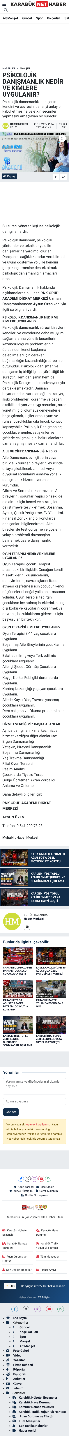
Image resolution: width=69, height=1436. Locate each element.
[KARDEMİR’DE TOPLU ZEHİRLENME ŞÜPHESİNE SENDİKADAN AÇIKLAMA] (18, 1024)
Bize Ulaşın (47, 1187)
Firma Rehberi (23, 1365)
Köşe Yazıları (26, 1187)
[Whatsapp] (48, 1179)
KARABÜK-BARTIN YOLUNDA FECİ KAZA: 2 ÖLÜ (49, 1003)
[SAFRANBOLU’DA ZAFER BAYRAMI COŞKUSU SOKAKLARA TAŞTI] (18, 956)
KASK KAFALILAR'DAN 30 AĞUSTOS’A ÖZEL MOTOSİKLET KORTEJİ (51, 970)
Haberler (8, 68)
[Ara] (5, 10)
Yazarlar (19, 1360)
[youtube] (49, 1309)
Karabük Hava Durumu (47, 1232)
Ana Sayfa (20, 1318)
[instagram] (37, 1309)
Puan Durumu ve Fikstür (14, 1258)
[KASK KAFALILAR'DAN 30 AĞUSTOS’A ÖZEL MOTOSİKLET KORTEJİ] (51, 956)
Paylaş (11, 176)
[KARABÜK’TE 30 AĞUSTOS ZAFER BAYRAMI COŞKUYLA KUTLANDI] (18, 989)
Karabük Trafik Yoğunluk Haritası (47, 1245)
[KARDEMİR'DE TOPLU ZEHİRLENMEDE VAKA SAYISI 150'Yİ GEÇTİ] (51, 1024)
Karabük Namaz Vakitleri (14, 1245)
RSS (12, 1286)
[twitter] (26, 1309)
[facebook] (14, 1309)
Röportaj (19, 1369)
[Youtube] (41, 1179)
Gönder (11, 1112)
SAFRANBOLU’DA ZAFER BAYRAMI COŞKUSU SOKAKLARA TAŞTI (17, 970)
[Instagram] (34, 1179)
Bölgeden (53, 18)
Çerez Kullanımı (49, 1191)
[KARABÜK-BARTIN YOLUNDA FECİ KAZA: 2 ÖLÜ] (51, 989)
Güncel (27, 18)
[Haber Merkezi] (12, 921)
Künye (17, 1383)
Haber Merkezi (34, 918)
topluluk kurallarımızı (38, 1124)
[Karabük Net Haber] (38, 4)
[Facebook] (21, 1179)
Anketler (19, 1379)
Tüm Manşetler (49, 1256)
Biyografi (19, 1374)
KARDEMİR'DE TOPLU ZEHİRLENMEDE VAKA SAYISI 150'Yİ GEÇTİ (49, 1039)
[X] (28, 1179)
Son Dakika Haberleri (19, 1270)
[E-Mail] (27, 927)
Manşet (25, 68)
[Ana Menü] (4, 4)
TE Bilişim (44, 1297)
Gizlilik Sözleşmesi (36, 1195)
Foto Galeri (21, 1350)
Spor (39, 18)
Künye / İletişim (23, 1191)
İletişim (18, 1388)
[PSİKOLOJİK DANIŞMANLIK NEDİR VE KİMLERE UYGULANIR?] (34, 152)
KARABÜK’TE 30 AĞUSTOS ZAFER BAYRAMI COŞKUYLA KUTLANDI (15, 1005)
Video (17, 1355)
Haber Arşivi (48, 1270)
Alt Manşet (10, 18)
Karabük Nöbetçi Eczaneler (15, 1232)
